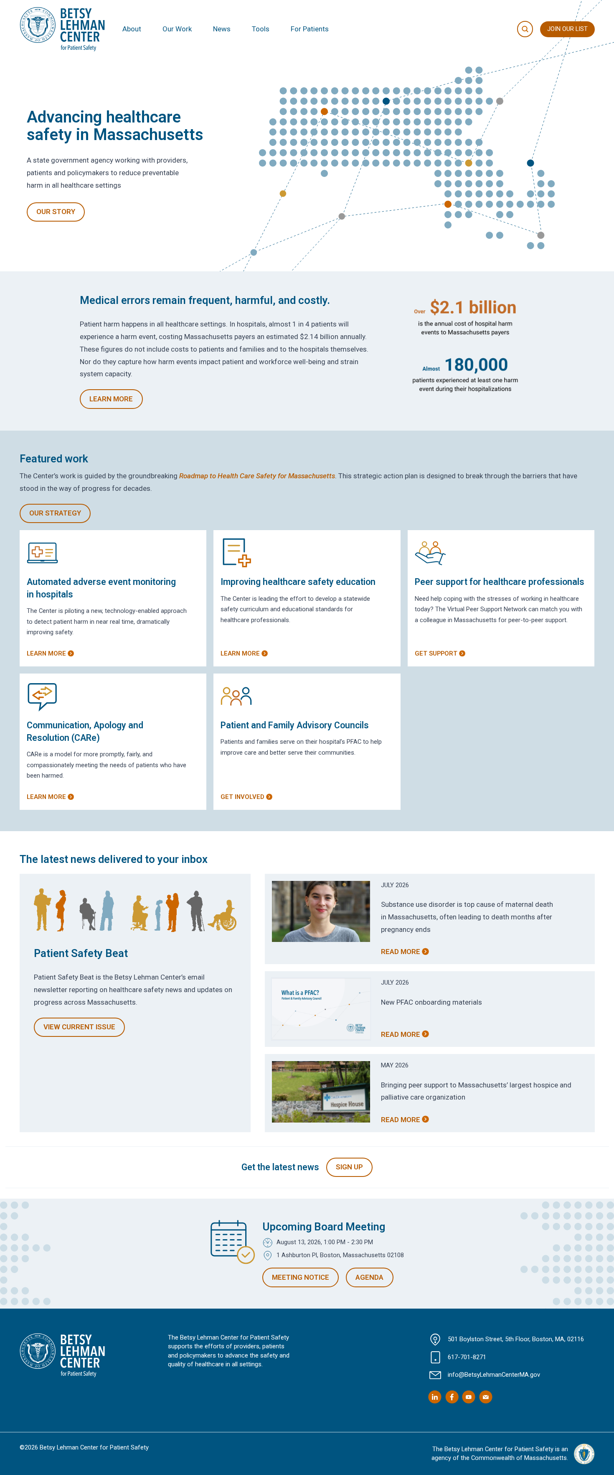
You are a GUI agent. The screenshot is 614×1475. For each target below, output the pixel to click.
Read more (400, 951)
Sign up (349, 1167)
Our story (55, 211)
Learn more (46, 653)
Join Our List (567, 29)
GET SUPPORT (436, 653)
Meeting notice (300, 1277)
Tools (260, 29)
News (222, 29)
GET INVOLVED (242, 797)
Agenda (369, 1277)
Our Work (177, 29)
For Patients (310, 29)
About (131, 29)
